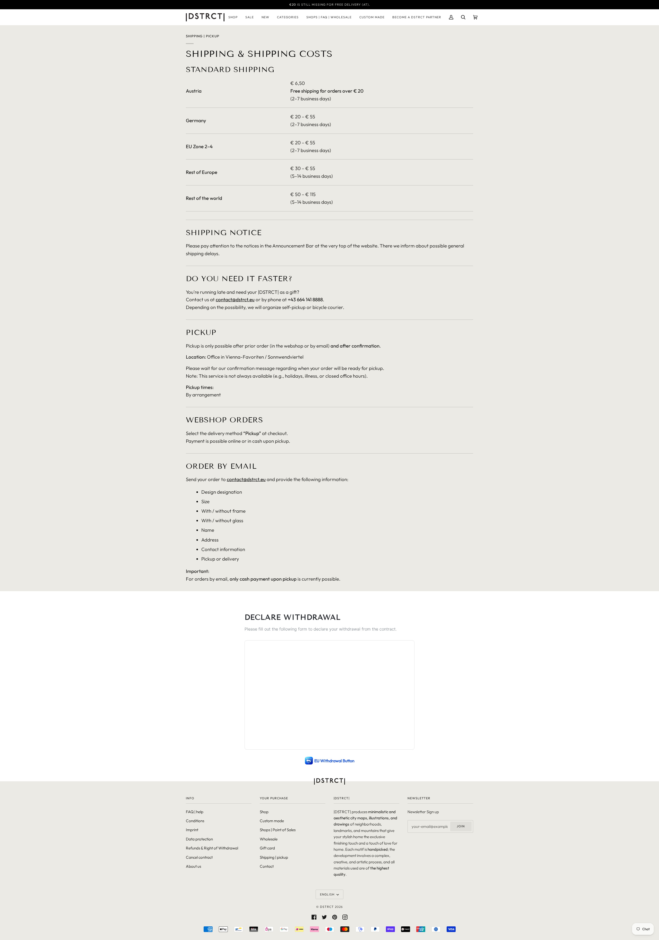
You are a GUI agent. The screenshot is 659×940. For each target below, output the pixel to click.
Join (461, 826)
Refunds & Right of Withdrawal (212, 848)
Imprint (192, 829)
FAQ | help (194, 811)
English (327, 894)
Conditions (195, 820)
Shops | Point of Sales (278, 829)
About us (193, 866)
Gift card (267, 848)
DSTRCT (327, 907)
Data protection (199, 839)
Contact (267, 866)
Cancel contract (199, 857)
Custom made (272, 820)
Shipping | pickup (274, 857)
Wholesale (269, 839)
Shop (264, 811)
